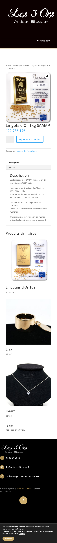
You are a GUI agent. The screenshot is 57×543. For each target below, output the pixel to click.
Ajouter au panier (30, 139)
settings (22, 534)
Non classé (32, 151)
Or (28, 65)
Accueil (8, 65)
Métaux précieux (19, 65)
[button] (47, 76)
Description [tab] (13, 162)
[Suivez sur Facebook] (23, 500)
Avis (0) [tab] (11, 167)
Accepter (8, 539)
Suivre (33, 500)
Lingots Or (35, 65)
